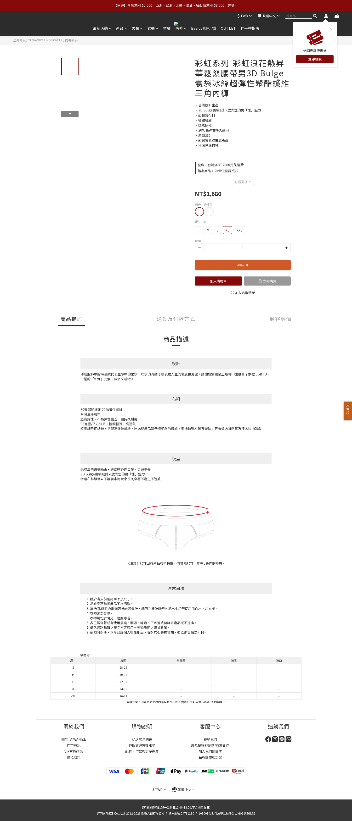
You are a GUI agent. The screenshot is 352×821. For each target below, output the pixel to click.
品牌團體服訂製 (210, 757)
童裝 (166, 28)
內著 (179, 28)
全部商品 (19, 40)
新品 (120, 28)
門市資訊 (73, 745)
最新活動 (100, 28)
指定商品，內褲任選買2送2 (218, 170)
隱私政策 (73, 757)
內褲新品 (71, 40)
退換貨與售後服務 (142, 745)
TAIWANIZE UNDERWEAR (45, 40)
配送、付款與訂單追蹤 (142, 751)
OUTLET (228, 28)
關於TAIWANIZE (73, 739)
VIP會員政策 (73, 751)
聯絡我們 (210, 739)
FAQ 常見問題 (142, 739)
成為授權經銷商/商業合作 (210, 745)
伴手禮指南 (250, 28)
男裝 (135, 28)
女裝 (151, 28)
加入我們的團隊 (210, 751)
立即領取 (315, 59)
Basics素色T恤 (203, 28)
